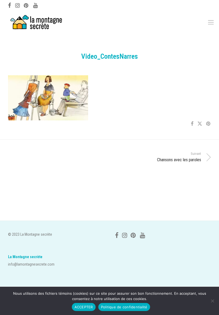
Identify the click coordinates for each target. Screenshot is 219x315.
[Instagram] (17, 5)
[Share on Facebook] (192, 124)
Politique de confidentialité (124, 307)
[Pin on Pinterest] (208, 124)
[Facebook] (9, 5)
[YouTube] (35, 5)
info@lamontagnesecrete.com (31, 264)
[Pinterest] (26, 5)
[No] (212, 301)
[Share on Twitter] (199, 124)
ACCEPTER (84, 307)
